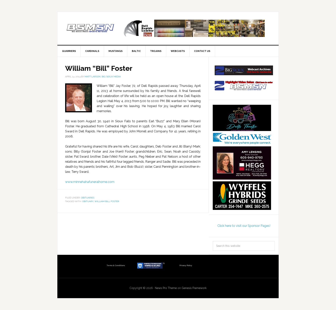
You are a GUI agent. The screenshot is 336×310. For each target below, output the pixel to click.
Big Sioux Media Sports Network (90, 28)
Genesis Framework (194, 288)
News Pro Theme (166, 288)
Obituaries (87, 197)
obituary (87, 201)
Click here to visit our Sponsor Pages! (243, 226)
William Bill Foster (106, 201)
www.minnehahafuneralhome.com (89, 182)
